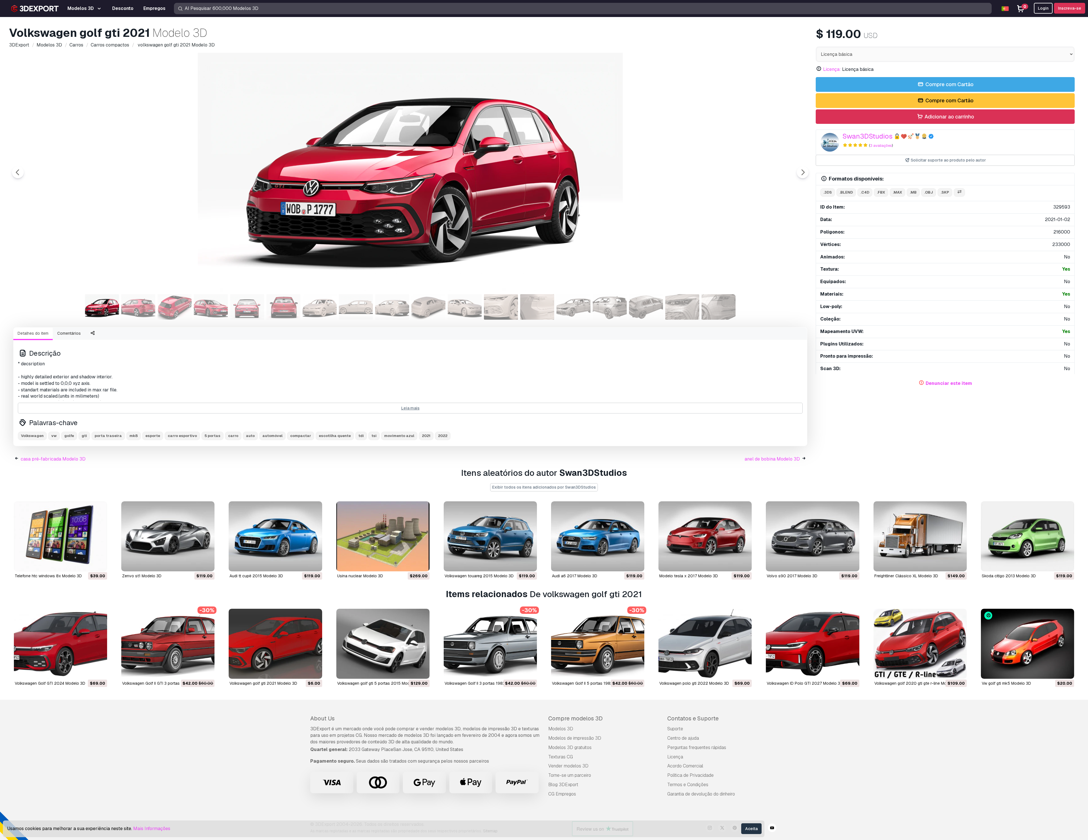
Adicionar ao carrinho (948, 116)
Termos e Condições (687, 785)
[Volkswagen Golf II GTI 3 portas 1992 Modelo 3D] (167, 644)
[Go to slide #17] (682, 307)
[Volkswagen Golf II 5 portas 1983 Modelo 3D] (597, 644)
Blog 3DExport (563, 785)
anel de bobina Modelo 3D (772, 459)
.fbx (881, 192)
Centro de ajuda (683, 738)
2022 (442, 435)
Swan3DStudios (867, 136)
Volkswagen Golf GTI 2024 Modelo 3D (50, 683)
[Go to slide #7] (320, 307)
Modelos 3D (560, 729)
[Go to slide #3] (175, 307)
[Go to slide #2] (138, 307)
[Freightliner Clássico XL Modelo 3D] (920, 536)
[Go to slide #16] (646, 307)
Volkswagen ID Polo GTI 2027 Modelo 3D (805, 683)
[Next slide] (803, 172)
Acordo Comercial (685, 766)
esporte (152, 435)
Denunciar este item (949, 383)
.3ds (827, 192)
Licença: (832, 69)
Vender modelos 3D (568, 766)
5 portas (212, 435)
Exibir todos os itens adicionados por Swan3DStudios (544, 487)
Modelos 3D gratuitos (570, 747)
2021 (426, 435)
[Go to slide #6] (283, 307)
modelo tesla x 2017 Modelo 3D (688, 575)
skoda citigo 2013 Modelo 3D (1009, 575)
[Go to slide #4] (211, 307)
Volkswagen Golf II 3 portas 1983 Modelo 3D (485, 683)
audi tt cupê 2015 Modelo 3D (256, 575)
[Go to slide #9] (392, 307)
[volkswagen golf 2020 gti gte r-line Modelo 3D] (920, 644)
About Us (322, 718)
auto (250, 435)
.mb (913, 192)
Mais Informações (151, 828)
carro (233, 435)
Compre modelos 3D (575, 718)
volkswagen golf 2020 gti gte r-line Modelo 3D (917, 683)
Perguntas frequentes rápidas (696, 747)
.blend (846, 192)
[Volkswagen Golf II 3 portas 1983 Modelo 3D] (490, 644)
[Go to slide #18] (719, 307)
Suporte (675, 729)
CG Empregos (562, 794)
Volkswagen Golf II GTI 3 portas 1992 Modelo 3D (166, 683)
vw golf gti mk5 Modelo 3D (1006, 683)
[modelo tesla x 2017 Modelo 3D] (705, 536)
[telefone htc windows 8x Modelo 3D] (60, 536)
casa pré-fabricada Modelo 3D (53, 459)
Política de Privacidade (690, 775)
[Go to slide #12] (501, 307)
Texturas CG (560, 757)
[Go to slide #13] (537, 307)
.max (897, 192)
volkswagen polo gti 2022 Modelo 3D (694, 683)
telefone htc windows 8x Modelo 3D (48, 575)
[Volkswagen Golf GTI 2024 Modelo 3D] (60, 644)
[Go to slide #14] (573, 307)
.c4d (864, 192)
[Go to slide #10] (428, 307)
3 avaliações (881, 145)
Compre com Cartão (949, 84)
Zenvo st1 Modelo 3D (142, 575)
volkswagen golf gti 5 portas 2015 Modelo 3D (379, 683)
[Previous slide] (18, 172)
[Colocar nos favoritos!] (99, 563)
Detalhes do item (33, 333)
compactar (300, 435)
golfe (69, 435)
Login (1043, 8)
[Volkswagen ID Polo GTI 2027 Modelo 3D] (812, 644)
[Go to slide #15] (610, 307)
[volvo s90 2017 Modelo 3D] (812, 536)
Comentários (69, 333)
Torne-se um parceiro (569, 775)
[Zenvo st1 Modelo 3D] (167, 536)
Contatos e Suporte (693, 718)
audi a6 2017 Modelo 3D (574, 575)
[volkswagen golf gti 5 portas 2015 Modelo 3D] (383, 644)
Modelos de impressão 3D (574, 738)
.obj (928, 192)
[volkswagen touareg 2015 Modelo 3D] (490, 536)
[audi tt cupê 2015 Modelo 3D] (275, 536)
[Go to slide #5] (247, 307)
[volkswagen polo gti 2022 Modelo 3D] (705, 644)
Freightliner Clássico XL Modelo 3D (906, 575)
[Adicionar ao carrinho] (87, 563)
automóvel (272, 435)
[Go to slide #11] (465, 307)
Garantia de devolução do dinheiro (701, 794)
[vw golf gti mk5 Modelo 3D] (1027, 644)
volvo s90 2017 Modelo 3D (792, 575)
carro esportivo (182, 435)
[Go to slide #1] (102, 307)
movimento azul (399, 435)
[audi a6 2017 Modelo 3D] (597, 536)
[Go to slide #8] (356, 307)
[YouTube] (772, 828)
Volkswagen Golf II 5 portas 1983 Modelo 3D (593, 683)
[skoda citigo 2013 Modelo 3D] (1027, 536)
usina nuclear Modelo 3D (360, 575)
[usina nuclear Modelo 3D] (383, 536)
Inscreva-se (1069, 8)
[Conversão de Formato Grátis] (959, 192)
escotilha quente (335, 435)
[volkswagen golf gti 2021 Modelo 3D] (275, 644)
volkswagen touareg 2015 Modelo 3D (479, 575)
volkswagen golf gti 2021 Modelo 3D (263, 683)
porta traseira (108, 435)
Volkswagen (32, 435)
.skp (945, 192)
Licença (675, 757)
